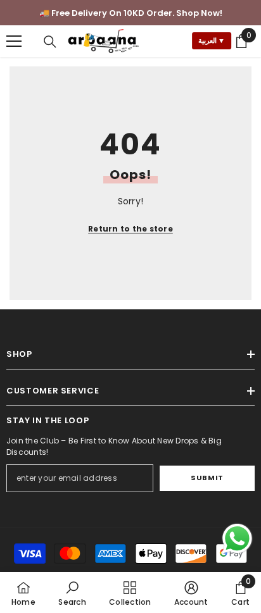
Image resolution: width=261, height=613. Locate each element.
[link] (72, 592)
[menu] (14, 41)
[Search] (50, 41)
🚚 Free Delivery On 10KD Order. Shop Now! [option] (130, 13)
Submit (207, 478)
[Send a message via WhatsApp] (237, 538)
